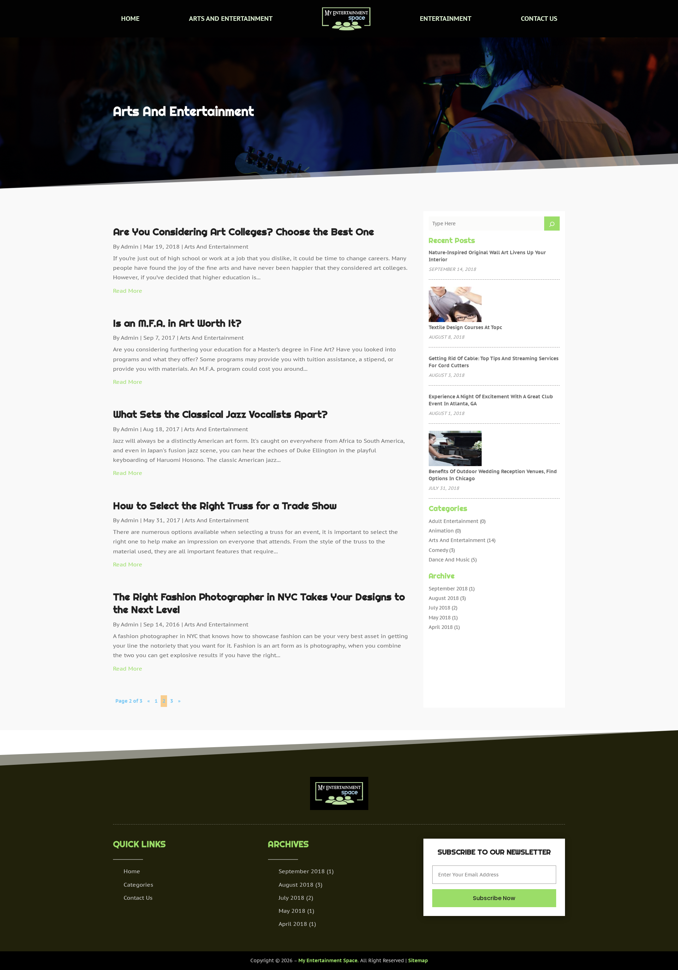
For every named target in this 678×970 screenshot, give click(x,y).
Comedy (438, 550)
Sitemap (418, 960)
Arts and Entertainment (231, 18)
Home (130, 18)
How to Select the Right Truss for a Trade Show (225, 505)
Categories (138, 884)
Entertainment (445, 18)
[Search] (552, 223)
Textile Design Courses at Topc (465, 327)
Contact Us (539, 18)
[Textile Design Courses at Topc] (455, 305)
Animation (441, 531)
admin (129, 246)
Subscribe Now (494, 898)
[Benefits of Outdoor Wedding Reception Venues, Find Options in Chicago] (455, 449)
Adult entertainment (453, 521)
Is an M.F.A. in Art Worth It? (177, 323)
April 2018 (441, 627)
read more (127, 290)
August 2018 (444, 598)
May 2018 (440, 617)
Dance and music (449, 560)
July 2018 (439, 608)
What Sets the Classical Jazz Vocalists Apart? (220, 414)
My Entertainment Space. (328, 960)
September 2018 (448, 588)
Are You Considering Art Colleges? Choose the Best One (243, 231)
